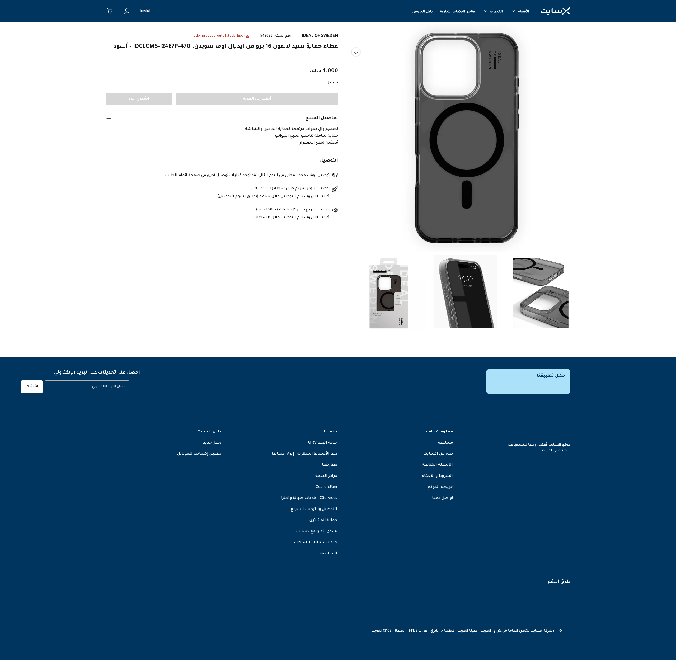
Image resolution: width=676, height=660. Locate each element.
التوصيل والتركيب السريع (314, 509)
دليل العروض (422, 11)
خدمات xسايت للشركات (315, 543)
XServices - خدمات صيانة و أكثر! (309, 498)
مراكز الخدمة (326, 476)
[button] (465, 139)
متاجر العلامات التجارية (457, 11)
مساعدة (445, 443)
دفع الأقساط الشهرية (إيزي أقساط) (304, 454)
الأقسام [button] (523, 11)
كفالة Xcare (326, 487)
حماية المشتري (323, 520)
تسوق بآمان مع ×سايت (316, 532)
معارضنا (329, 465)
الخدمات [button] (496, 11)
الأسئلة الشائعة (437, 465)
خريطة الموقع (440, 487)
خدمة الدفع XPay (322, 443)
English (145, 11)
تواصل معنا (442, 498)
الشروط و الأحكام (437, 476)
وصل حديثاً (211, 443)
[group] (87, 386)
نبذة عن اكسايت (438, 454)
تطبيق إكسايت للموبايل (199, 454)
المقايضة (328, 554)
